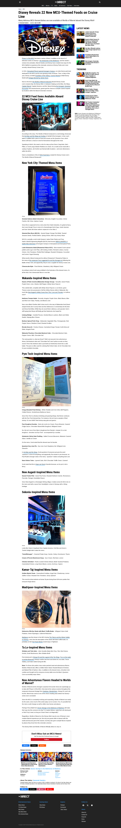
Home (19, 9)
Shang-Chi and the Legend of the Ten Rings (86, 114)
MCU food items (45, 155)
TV (52, 5)
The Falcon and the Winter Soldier (87, 115)
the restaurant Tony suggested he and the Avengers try (46, 260)
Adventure (57, 773)
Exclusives (63, 807)
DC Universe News (23, 814)
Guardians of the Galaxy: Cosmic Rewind (47, 75)
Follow (24, 789)
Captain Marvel (26, 86)
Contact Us (84, 814)
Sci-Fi (56, 776)
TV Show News (22, 807)
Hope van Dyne (40, 464)
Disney (76, 118)
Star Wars (69, 5)
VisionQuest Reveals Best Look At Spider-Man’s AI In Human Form (92, 56)
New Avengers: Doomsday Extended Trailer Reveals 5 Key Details (92, 62)
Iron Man (91, 117)
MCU (43, 5)
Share (26, 745)
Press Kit (84, 816)
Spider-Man (97, 117)
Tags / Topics (64, 809)
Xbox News (42, 805)
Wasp (87, 117)
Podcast (63, 805)
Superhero (57, 777)
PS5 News (42, 807)
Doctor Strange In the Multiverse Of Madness (89, 113)
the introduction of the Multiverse (49, 60)
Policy (83, 819)
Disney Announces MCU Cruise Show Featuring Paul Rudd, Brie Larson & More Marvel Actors (64, 764)
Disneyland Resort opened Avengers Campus (41, 71)
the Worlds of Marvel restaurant (42, 81)
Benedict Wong (41, 773)
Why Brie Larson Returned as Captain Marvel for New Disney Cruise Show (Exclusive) (29, 764)
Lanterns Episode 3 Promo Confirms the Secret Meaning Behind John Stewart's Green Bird (92, 34)
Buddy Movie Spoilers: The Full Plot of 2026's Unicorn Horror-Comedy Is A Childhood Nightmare (92, 75)
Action (56, 772)
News (55, 5)
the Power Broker (37, 642)
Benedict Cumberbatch (43, 772)
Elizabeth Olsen (42, 774)
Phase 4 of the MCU (28, 58)
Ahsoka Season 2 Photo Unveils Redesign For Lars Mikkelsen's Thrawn (92, 97)
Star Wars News (22, 811)
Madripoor (25, 637)
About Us (84, 812)
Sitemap (84, 821)
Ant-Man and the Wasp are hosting (35, 136)
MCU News (21, 809)
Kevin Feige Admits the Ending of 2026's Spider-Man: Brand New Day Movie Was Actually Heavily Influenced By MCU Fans (92, 83)
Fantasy (57, 774)
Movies (48, 5)
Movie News (21, 805)
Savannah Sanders (24, 23)
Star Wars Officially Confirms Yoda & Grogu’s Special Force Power (92, 50)
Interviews (76, 5)
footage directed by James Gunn (38, 78)
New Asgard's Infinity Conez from (45, 292)
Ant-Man (83, 117)
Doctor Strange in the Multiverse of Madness (46, 769)
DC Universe (62, 5)
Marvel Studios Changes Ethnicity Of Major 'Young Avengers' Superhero (91, 91)
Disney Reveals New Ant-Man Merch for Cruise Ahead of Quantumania (46, 764)
